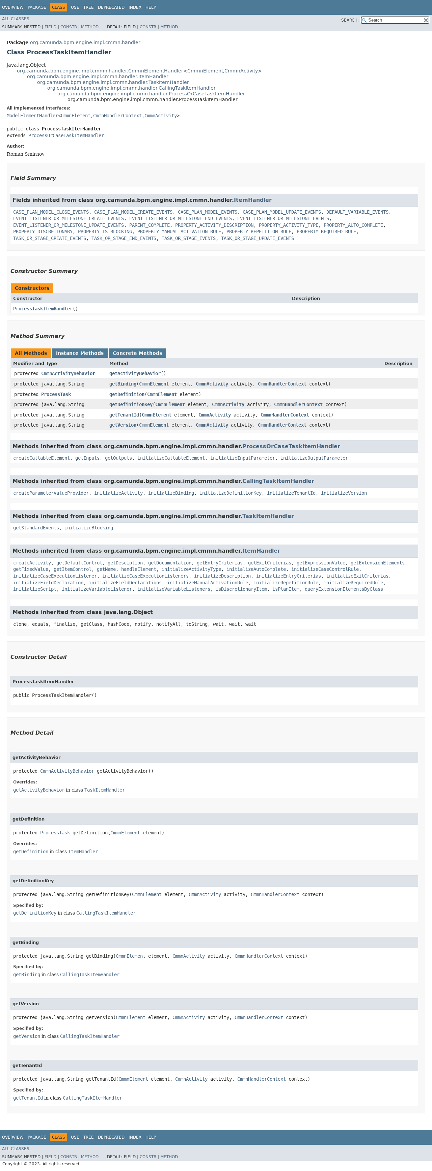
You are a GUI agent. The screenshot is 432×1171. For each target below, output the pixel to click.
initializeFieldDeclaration (48, 582)
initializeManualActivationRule (207, 582)
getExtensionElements (378, 562)
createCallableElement (41, 458)
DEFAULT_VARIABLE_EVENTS (357, 212)
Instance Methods (80, 353)
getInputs (87, 458)
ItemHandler (253, 200)
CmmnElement (205, 70)
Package (37, 7)
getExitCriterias (269, 562)
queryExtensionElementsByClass (344, 589)
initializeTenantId (291, 493)
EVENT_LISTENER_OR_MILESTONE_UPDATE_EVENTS (68, 225)
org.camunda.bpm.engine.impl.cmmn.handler (85, 42)
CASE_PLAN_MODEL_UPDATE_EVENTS (282, 212)
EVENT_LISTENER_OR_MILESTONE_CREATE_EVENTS (68, 218)
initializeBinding (171, 493)
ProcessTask (56, 394)
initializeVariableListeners (173, 589)
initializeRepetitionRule (285, 582)
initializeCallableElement (171, 458)
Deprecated (111, 7)
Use (75, 7)
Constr (68, 27)
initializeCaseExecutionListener (55, 576)
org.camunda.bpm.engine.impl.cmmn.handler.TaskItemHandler (113, 82)
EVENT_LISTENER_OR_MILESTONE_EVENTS (283, 218)
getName (106, 569)
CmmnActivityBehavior (68, 373)
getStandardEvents (36, 527)
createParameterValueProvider (51, 493)
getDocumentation (169, 562)
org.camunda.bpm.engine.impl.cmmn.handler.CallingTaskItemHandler (131, 88)
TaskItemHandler (268, 516)
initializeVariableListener (97, 589)
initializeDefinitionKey (230, 493)
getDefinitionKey (131, 404)
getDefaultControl (79, 562)
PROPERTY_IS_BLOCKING (105, 231)
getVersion (122, 425)
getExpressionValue (321, 562)
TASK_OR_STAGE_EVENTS (189, 238)
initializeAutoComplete (256, 569)
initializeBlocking (88, 527)
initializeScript (34, 589)
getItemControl (72, 569)
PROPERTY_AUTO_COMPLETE (353, 225)
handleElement (138, 569)
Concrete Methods (137, 353)
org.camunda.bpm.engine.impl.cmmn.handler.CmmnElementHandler (100, 70)
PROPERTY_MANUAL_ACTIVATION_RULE (179, 231)
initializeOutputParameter (314, 458)
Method (90, 27)
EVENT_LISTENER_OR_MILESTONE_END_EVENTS (180, 218)
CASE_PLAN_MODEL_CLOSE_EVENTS (51, 212)
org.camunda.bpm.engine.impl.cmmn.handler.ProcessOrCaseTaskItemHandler (151, 93)
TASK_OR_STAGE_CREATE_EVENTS (49, 238)
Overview (13, 7)
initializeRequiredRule (353, 582)
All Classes (15, 19)
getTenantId (124, 415)
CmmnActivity (241, 70)
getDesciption (125, 562)
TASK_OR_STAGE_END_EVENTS (123, 238)
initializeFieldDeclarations (125, 582)
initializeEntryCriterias (288, 576)
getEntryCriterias (220, 562)
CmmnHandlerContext (117, 115)
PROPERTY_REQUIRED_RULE (326, 231)
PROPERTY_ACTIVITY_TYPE (288, 225)
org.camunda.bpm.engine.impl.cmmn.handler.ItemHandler (97, 76)
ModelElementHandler (32, 115)
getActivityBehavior (135, 373)
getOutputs (118, 458)
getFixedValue (30, 569)
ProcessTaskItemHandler (43, 308)
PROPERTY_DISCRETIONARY (43, 231)
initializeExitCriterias (357, 576)
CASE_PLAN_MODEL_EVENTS (207, 212)
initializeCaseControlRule (325, 569)
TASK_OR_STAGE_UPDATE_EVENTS (257, 238)
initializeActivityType (191, 569)
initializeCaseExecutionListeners (145, 576)
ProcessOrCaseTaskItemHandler (66, 135)
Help (150, 7)
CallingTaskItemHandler (278, 481)
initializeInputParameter (242, 458)
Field (50, 27)
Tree (88, 7)
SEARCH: (350, 20)
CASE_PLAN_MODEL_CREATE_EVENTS (133, 212)
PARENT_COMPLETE (149, 225)
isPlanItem (285, 589)
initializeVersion (344, 493)
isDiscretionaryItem (241, 589)
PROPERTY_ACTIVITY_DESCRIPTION (214, 225)
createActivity (32, 562)
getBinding (122, 384)
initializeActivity (118, 493)
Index (135, 7)
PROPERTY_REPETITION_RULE (258, 231)
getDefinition (126, 394)
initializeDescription (222, 576)
